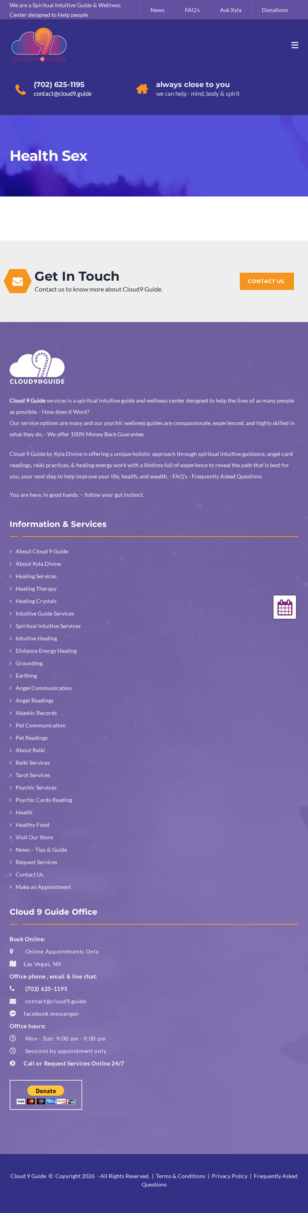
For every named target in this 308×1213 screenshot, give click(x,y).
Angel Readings (35, 700)
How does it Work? (65, 411)
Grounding (29, 663)
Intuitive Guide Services (45, 613)
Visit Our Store (34, 837)
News (157, 9)
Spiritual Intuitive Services (48, 625)
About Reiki (30, 750)
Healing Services (36, 576)
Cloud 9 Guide (28, 1175)
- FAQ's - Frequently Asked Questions (215, 476)
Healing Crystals (36, 600)
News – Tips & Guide (41, 849)
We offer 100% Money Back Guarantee (95, 434)
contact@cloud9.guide (56, 1001)
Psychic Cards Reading (44, 799)
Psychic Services (36, 787)
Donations (275, 9)
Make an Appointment (43, 886)
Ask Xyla (230, 9)
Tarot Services (33, 775)
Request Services (36, 862)
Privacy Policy (229, 1175)
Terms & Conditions (180, 1175)
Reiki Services (33, 762)
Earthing (26, 675)
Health (24, 812)
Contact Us (29, 874)
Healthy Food (32, 824)
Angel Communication (44, 687)
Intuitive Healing (36, 638)
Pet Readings (32, 737)
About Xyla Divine (38, 563)
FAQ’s (192, 9)
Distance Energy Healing (46, 650)
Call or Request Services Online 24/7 (74, 1063)
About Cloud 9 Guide (42, 551)
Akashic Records (36, 712)
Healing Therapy (36, 588)
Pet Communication (41, 725)
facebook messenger (51, 1013)
